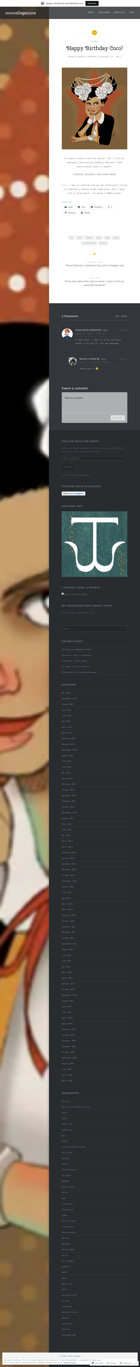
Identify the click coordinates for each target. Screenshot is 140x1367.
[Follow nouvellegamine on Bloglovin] (73, 495)
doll (64, 1135)
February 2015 (69, 738)
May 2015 (66, 721)
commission (67, 1130)
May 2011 (66, 966)
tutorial (66, 1329)
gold (116, 237)
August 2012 (68, 887)
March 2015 (67, 733)
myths (64, 1272)
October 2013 (68, 807)
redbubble (67, 1306)
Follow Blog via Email (80, 441)
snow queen (67, 1323)
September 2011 (69, 944)
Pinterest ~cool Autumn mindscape (79, 672)
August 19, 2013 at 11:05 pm (94, 362)
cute (107, 237)
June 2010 (67, 1012)
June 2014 (67, 767)
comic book (67, 1124)
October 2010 (68, 989)
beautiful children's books (76, 1107)
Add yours (121, 316)
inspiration (68, 1209)
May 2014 (66, 773)
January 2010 (68, 1035)
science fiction (70, 1312)
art (71, 237)
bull (79, 237)
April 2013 (67, 841)
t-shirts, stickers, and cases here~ (94, 174)
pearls (103, 243)
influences (67, 1204)
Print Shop (81, 594)
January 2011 (68, 984)
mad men (65, 1238)
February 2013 (69, 852)
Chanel (89, 237)
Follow (68, 467)
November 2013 (69, 801)
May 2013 (66, 835)
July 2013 (67, 824)
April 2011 (67, 972)
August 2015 (68, 704)
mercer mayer (68, 1249)
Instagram (104, 13)
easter (65, 1141)
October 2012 (68, 875)
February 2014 (69, 784)
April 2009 (67, 1075)
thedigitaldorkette (88, 330)
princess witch (69, 1295)
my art (94, 41)
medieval (66, 1244)
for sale (66, 1175)
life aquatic (68, 1227)
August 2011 (68, 949)
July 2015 (67, 710)
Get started (92, 3)
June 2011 (67, 961)
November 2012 (69, 870)
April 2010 (67, 1018)
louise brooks (69, 1232)
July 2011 (67, 955)
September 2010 (69, 995)
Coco (99, 237)
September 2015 (69, 698)
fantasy (65, 1158)
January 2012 (68, 921)
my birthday (68, 1261)
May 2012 (66, 898)
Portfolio (120, 13)
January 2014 (68, 790)
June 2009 (67, 1069)
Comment (117, 418)
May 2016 (66, 693)
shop (132, 13)
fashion (65, 1164)
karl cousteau (69, 1221)
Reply (124, 330)
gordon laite (68, 1187)
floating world (69, 1169)
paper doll (67, 1284)
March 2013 (67, 847)
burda (64, 1118)
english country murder (74, 1147)
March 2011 (67, 978)
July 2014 (67, 761)
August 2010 (68, 1001)
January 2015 (68, 744)
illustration (89, 243)
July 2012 (67, 892)
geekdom (65, 1181)
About (91, 13)
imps (64, 1198)
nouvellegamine (20, 13)
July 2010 (67, 1006)
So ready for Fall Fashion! (76, 666)
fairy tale (67, 1152)
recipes (65, 1301)
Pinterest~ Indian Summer (75, 661)
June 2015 (67, 715)
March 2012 (67, 909)
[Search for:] (94, 629)
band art (66, 1101)
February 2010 (69, 1029)
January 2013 (68, 858)
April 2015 (67, 727)
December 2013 (69, 795)
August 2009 (68, 1063)
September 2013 (69, 812)
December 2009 (69, 1041)
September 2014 (69, 750)
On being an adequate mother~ (77, 649)
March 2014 (67, 778)
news (64, 1278)
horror (65, 1192)
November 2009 (69, 1046)
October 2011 (68, 938)
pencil (65, 1289)
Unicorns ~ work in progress (76, 655)
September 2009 (69, 1058)
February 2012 (69, 915)
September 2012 (69, 881)
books (64, 1113)
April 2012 (67, 904)
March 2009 (67, 1080)
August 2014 (68, 755)
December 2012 (69, 864)
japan (64, 1215)
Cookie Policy (70, 1362)
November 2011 (69, 932)
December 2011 (69, 927)
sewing (65, 1318)
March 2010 (67, 1024)
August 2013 (68, 818)
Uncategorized (69, 1335)
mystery (65, 1266)
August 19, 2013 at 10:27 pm (90, 334)
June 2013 (67, 830)
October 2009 (68, 1052)
